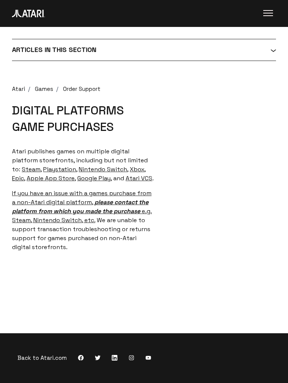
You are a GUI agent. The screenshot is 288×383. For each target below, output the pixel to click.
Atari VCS (139, 178)
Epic (18, 178)
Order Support (81, 88)
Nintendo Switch (103, 169)
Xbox (137, 169)
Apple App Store (51, 178)
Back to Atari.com (42, 357)
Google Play (94, 178)
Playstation (59, 169)
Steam (31, 169)
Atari (18, 88)
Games (44, 88)
